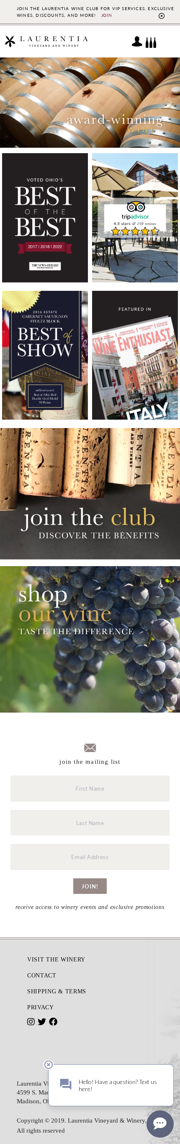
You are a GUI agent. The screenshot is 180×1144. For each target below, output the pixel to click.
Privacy (40, 1007)
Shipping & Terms (56, 991)
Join (106, 15)
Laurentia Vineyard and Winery (46, 41)
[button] (9, 102)
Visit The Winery (56, 959)
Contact (42, 975)
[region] (90, 102)
